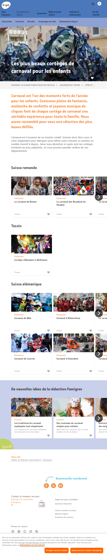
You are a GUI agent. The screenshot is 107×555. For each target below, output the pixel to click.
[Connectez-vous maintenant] (99, 3)
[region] (53, 544)
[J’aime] (49, 214)
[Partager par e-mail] (60, 485)
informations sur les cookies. (32, 545)
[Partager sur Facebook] (46, 485)
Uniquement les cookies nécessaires (87, 550)
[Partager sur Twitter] (53, 485)
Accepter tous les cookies (56, 550)
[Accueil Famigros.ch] (6, 5)
